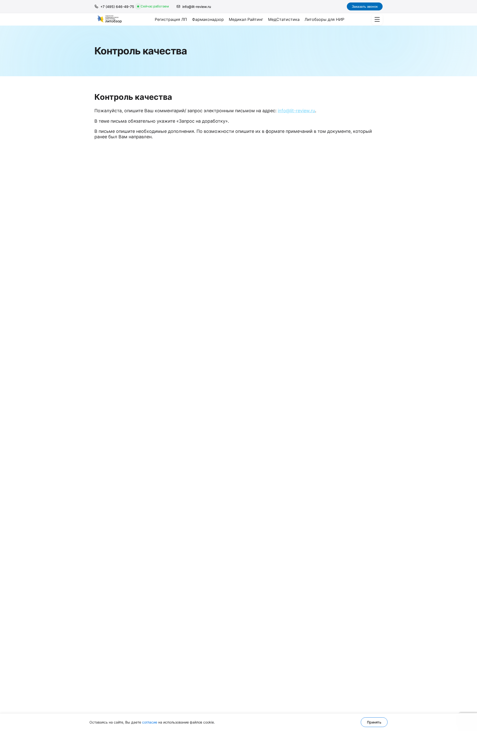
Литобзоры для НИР (324, 19)
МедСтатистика (284, 19)
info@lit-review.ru (196, 6)
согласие (149, 722)
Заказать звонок (365, 6)
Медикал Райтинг (246, 19)
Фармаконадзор (208, 19)
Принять (374, 722)
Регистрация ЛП (171, 19)
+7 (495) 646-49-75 (117, 6)
